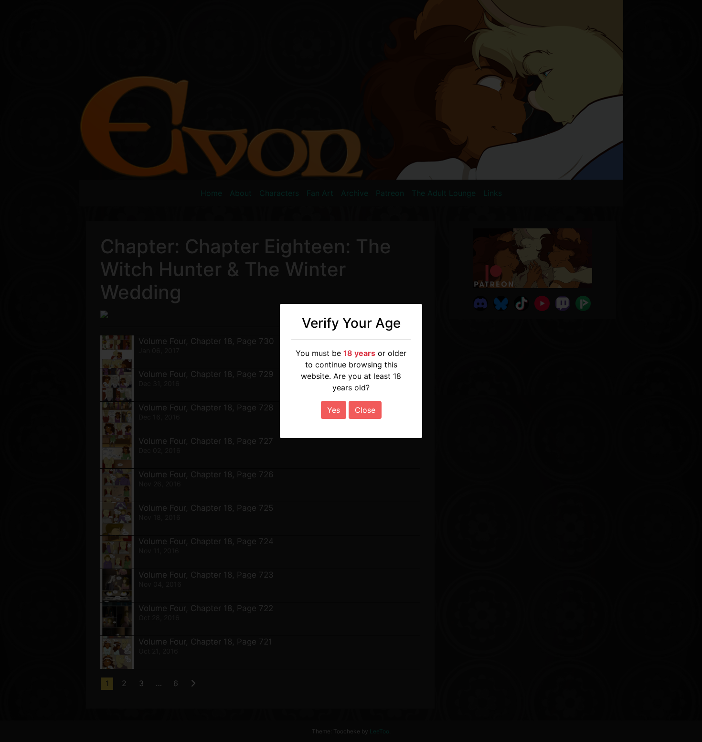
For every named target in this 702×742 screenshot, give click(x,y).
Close (365, 410)
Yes (333, 410)
